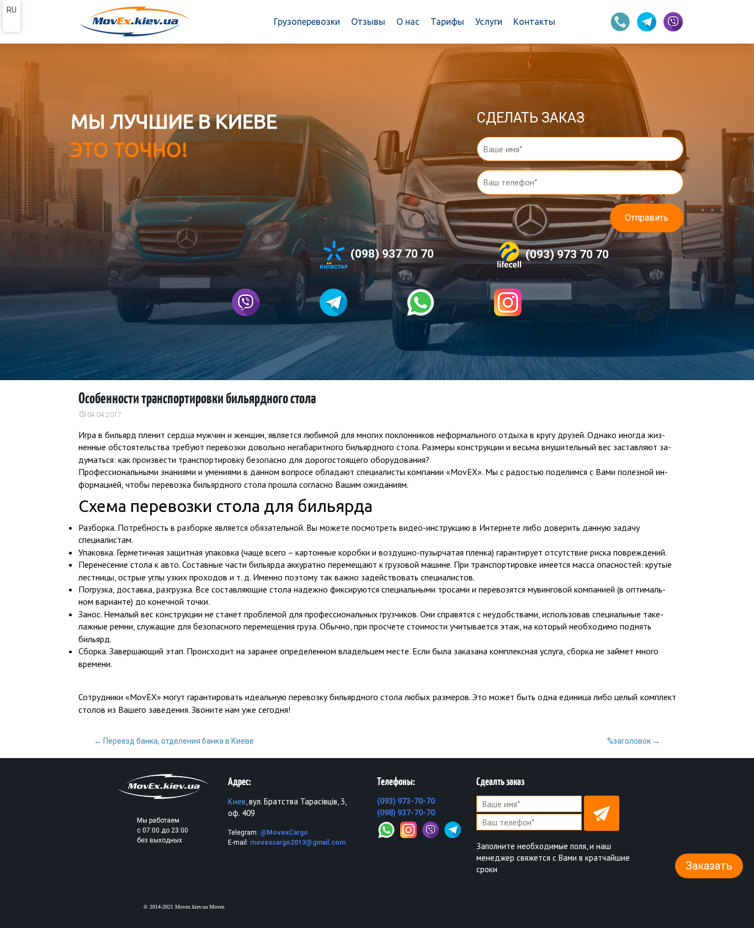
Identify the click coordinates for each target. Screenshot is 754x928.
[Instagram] (408, 828)
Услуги (488, 21)
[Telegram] (452, 828)
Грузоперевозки (307, 21)
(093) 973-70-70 (406, 801)
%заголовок (633, 741)
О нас (408, 21)
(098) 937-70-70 (406, 812)
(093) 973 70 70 (566, 253)
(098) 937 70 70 (391, 253)
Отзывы (368, 21)
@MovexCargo (284, 832)
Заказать (709, 865)
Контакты (534, 21)
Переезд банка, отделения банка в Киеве (174, 741)
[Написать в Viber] (245, 302)
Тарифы (447, 21)
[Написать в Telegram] (333, 302)
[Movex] (133, 22)
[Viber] (430, 828)
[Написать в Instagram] (507, 302)
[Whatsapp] (420, 302)
